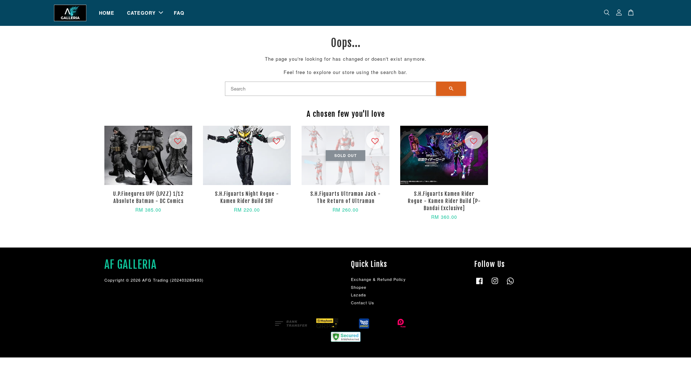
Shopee (358, 287)
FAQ (179, 12)
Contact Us (362, 302)
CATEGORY (141, 12)
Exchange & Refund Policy (378, 279)
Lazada (358, 294)
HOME (106, 12)
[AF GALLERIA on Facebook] (479, 284)
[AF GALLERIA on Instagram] (495, 284)
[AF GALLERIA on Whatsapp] (510, 284)
